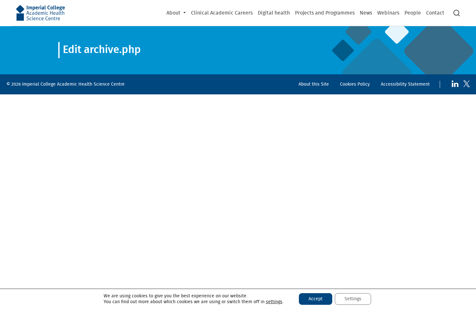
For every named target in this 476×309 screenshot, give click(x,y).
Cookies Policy (355, 84)
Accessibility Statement (405, 84)
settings (274, 302)
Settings (353, 299)
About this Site (314, 84)
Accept (316, 299)
